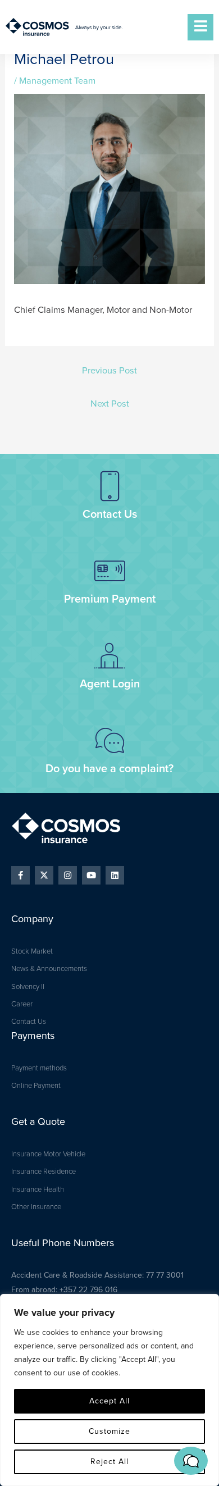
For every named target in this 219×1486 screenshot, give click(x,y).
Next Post (109, 403)
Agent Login (110, 684)
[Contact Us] (109, 486)
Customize (109, 1431)
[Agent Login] (109, 655)
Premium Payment (110, 599)
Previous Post (109, 370)
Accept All (109, 1401)
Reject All (109, 1461)
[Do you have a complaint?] (109, 740)
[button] (191, 1461)
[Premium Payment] (109, 570)
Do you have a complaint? (109, 769)
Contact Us (110, 514)
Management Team (57, 80)
